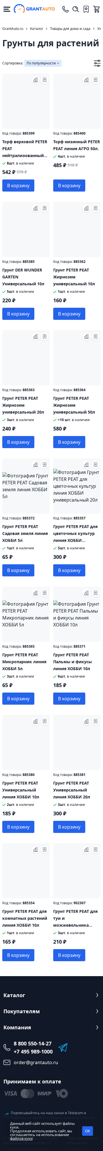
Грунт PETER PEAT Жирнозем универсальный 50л (74, 405)
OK (87, 1130)
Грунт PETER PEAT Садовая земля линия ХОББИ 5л (25, 533)
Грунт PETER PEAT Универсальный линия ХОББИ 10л (20, 790)
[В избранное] (45, 80)
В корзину (18, 185)
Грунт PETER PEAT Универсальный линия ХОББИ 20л (71, 790)
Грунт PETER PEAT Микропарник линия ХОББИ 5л (24, 661)
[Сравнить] (35, 80)
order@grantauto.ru (36, 1062)
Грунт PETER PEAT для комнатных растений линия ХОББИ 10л (24, 918)
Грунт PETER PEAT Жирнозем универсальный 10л (74, 276)
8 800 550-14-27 (33, 1043)
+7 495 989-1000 (33, 1051)
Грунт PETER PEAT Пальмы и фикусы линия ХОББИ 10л (72, 661)
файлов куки (21, 1138)
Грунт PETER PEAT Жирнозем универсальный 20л (23, 405)
